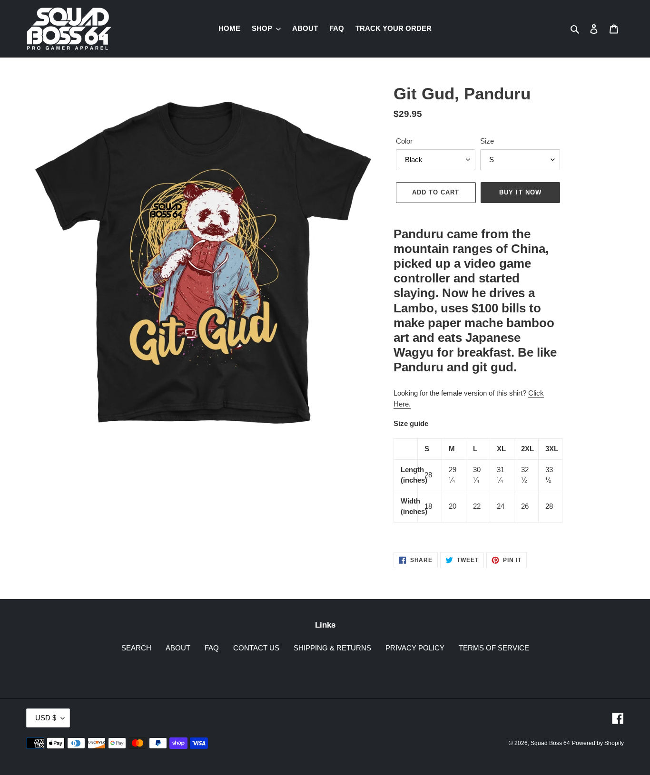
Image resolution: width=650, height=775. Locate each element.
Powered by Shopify (598, 743)
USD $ (45, 718)
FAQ (212, 648)
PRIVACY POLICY (414, 648)
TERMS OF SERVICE (494, 648)
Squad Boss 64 (550, 743)
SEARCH (136, 648)
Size (487, 141)
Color (404, 141)
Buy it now (520, 192)
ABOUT (178, 648)
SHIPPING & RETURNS (332, 648)
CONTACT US (256, 648)
